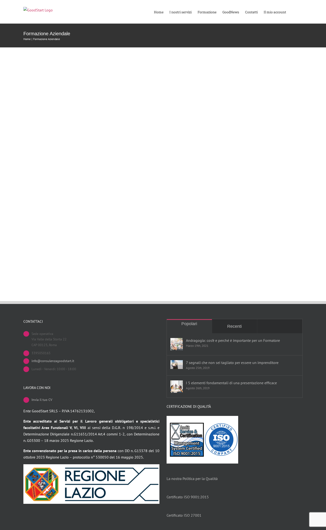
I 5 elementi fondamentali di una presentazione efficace (231, 382)
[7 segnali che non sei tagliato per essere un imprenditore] (176, 364)
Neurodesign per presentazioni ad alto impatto (72, 237)
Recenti (234, 326)
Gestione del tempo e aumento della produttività (74, 135)
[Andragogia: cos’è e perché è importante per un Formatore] (176, 344)
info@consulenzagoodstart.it (53, 361)
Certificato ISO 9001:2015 (188, 497)
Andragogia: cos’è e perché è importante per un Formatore (233, 340)
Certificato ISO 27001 (184, 515)
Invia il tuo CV (42, 400)
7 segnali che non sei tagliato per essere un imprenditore (232, 362)
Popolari (189, 323)
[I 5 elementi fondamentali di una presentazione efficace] (176, 386)
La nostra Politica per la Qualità (192, 478)
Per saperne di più (43, 154)
